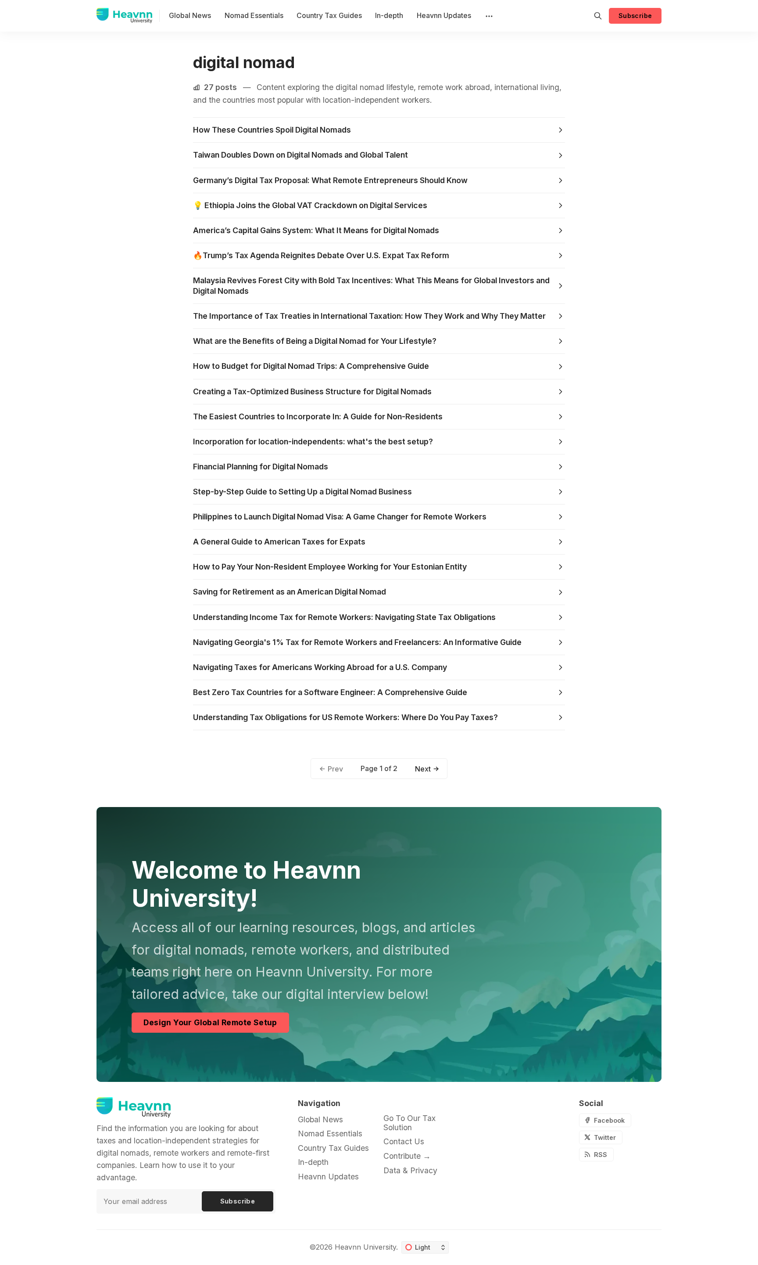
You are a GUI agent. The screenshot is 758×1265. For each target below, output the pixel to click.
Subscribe (635, 15)
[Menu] (488, 15)
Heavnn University (365, 1247)
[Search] (598, 16)
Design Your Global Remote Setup (210, 1022)
